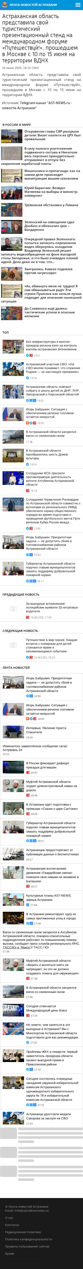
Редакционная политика (23, 1232)
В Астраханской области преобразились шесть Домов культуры (47, 454)
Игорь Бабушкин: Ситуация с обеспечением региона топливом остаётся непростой (50, 413)
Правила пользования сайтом (27, 1246)
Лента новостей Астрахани (25, 1261)
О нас (9, 1218)
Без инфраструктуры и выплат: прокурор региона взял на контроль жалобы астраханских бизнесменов (51, 345)
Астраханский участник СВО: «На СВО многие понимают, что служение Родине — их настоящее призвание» (53, 368)
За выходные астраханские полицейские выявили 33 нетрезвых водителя (52, 607)
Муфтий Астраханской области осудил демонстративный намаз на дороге (51, 786)
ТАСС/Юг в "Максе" (17, 947)
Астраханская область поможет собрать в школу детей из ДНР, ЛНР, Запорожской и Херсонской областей (53, 390)
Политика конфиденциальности (28, 1239)
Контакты (12, 1225)
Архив (9, 1254)
